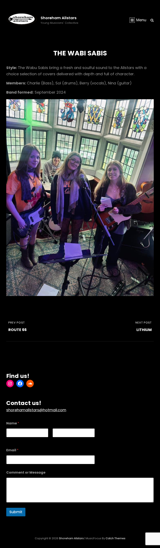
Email (12, 450)
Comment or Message (25, 472)
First (9, 440)
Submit (15, 511)
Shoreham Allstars (58, 17)
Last (55, 440)
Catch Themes (115, 538)
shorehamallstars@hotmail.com (36, 410)
